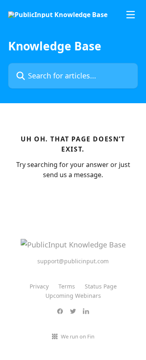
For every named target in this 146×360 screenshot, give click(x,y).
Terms (66, 286)
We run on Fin (77, 336)
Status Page (101, 286)
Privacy (39, 286)
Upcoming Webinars (73, 295)
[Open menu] (130, 15)
